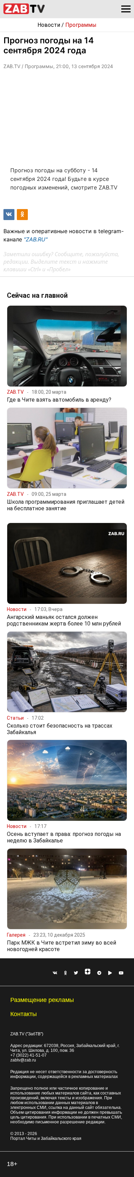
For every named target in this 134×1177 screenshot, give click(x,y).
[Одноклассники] (65, 973)
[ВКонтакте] (55, 973)
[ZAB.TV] (24, 13)
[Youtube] (121, 973)
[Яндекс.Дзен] (87, 973)
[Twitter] (76, 973)
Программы (81, 25)
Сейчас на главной (37, 295)
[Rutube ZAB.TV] (110, 973)
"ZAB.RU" (35, 239)
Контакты (23, 1014)
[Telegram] (99, 973)
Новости (48, 25)
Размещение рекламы (42, 999)
